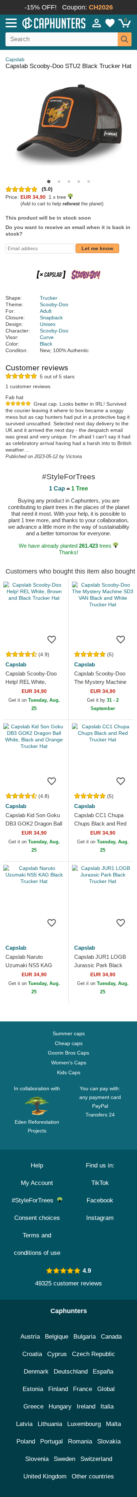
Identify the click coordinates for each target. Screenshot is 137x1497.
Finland (58, 1389)
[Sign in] (96, 22)
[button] (48, 181)
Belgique (56, 1336)
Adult (46, 311)
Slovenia (37, 1458)
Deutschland (71, 1371)
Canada (111, 1336)
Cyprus (57, 1354)
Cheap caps (69, 1043)
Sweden (64, 1458)
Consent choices (37, 1217)
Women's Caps (68, 1062)
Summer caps (69, 1033)
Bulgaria (84, 1336)
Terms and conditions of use (37, 1244)
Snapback (51, 317)
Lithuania (50, 1424)
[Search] (125, 39)
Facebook (100, 1200)
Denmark (36, 1371)
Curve (47, 337)
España (103, 1371)
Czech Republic (93, 1354)
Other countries (93, 1476)
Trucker (48, 298)
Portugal (51, 1441)
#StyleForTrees (34, 1200)
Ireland (86, 1406)
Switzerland (96, 1458)
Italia (107, 1406)
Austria (30, 1336)
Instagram (100, 1217)
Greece (33, 1406)
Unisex (48, 324)
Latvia (24, 1424)
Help (37, 1165)
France (82, 1389)
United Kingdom (44, 1476)
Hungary (60, 1406)
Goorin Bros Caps (68, 1053)
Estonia (33, 1389)
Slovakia (109, 1441)
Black (46, 344)
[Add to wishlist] (52, 639)
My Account (37, 1182)
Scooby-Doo (54, 304)
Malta (113, 1424)
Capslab (14, 59)
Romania (80, 1441)
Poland (25, 1441)
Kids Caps (68, 1072)
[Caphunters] (40, 23)
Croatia (32, 1354)
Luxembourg (84, 1424)
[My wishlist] (110, 22)
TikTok (100, 1182)
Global (106, 1389)
